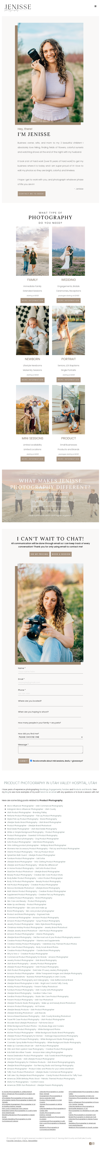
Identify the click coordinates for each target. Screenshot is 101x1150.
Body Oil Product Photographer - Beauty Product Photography (34, 881)
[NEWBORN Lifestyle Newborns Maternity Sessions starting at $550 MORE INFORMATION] (33, 306)
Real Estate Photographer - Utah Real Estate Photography (32, 829)
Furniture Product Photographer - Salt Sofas (26, 858)
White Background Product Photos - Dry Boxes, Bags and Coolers (35, 1026)
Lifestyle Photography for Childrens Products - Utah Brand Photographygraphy (41, 1062)
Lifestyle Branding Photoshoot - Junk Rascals (26, 1013)
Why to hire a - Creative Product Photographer (27, 954)
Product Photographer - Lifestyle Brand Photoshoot (29, 825)
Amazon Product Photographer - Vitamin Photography (30, 934)
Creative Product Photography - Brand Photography (29, 898)
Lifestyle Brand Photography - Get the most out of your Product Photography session (43, 937)
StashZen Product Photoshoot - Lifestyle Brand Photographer (33, 871)
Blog (7, 792)
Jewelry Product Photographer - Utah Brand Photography (32, 960)
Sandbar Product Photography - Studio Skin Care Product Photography (38, 996)
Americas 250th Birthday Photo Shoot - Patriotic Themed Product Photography (41, 1078)
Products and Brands (83, 789)
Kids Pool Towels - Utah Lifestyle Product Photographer (31, 1059)
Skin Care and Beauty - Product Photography (26, 901)
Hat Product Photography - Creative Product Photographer (32, 885)
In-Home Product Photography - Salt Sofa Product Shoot (31, 868)
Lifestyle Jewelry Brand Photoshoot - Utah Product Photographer (35, 931)
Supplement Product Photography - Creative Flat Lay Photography (36, 894)
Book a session (61, 554)
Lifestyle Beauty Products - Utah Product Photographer (30, 1009)
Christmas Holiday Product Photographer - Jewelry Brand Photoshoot (37, 927)
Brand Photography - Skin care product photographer (30, 911)
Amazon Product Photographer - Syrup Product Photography (33, 921)
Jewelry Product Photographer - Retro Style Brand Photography (34, 924)
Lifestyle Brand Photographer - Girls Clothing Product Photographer (36, 862)
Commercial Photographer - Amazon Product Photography (33, 917)
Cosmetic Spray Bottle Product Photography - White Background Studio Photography (44, 1042)
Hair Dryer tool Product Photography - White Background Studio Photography (40, 1039)
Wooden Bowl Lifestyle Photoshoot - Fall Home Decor (30, 1023)
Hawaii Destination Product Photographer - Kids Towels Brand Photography (39, 1055)
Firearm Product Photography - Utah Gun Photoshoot (30, 1000)
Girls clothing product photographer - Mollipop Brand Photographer (36, 845)
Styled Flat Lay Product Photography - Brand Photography (32, 819)
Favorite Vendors (14, 1140)
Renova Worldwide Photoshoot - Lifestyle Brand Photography (33, 888)
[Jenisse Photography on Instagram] (93, 1144)
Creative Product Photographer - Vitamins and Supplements (33, 940)
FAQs (25, 1140)
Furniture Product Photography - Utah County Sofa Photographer (35, 990)
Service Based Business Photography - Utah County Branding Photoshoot (39, 1016)
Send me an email (48, 792)
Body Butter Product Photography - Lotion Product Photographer (35, 878)
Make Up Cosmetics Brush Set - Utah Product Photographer (33, 1046)
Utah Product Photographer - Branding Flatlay (27, 812)
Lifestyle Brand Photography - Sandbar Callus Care (29, 993)
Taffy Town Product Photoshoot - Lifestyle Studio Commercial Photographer (40, 1072)
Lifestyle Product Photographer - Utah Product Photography (33, 967)
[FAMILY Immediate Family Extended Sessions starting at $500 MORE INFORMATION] (33, 227)
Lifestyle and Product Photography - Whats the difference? (32, 865)
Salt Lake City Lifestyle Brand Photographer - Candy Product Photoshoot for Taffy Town (44, 1075)
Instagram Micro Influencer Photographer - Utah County (31, 809)
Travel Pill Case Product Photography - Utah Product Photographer (36, 1019)
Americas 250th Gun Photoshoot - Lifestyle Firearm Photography (35, 1085)
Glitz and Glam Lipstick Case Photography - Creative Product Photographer (40, 1049)
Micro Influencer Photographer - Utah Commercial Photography (35, 806)
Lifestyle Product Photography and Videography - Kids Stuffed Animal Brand (40, 980)
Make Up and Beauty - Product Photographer (26, 904)
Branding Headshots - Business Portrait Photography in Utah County (36, 977)
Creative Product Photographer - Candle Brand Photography (33, 950)
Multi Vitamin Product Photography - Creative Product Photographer (36, 891)
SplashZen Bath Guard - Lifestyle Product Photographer (31, 855)
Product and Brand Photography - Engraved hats (28, 914)
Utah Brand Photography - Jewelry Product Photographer (32, 963)
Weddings (43, 789)
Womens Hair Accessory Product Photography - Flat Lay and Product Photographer (43, 848)
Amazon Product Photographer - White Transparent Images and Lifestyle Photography (44, 973)
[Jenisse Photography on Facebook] (90, 1144)
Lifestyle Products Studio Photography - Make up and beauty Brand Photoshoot (41, 1003)
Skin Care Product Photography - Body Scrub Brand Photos (32, 947)
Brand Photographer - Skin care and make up (27, 908)
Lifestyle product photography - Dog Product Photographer (33, 839)
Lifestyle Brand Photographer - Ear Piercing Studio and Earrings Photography (40, 1065)
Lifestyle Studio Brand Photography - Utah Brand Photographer (34, 822)
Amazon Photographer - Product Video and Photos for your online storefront (40, 1069)
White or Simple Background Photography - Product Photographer (36, 832)
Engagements (55, 789)
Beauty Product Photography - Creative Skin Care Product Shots (35, 875)
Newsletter (32, 1140)
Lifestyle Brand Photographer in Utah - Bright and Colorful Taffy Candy (37, 983)
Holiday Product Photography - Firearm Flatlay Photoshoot (32, 986)
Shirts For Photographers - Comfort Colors (25, 1082)
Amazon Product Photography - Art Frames (26, 1006)
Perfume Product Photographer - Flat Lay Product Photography (34, 816)
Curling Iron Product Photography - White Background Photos (33, 1029)
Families (65, 789)
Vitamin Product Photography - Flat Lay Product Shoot (30, 852)
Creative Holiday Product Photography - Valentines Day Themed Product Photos (42, 944)
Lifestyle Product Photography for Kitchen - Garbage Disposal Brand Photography (42, 1036)
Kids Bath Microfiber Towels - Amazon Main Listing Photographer (35, 1052)
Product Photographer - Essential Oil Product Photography (32, 835)
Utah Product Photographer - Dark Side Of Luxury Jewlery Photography (37, 970)
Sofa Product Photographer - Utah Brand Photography (30, 842)
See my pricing (39, 554)
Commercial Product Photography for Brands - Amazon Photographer (37, 957)
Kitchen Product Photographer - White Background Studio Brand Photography (40, 1032)
